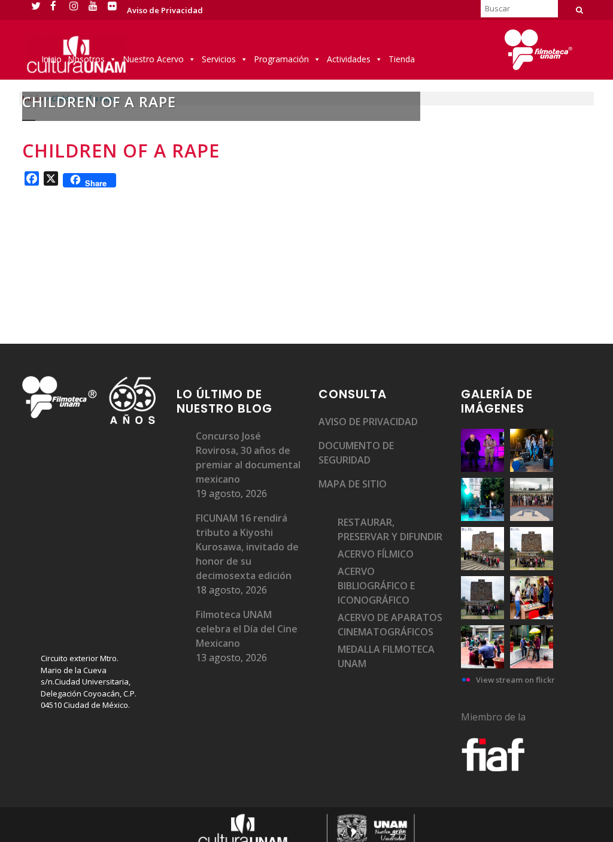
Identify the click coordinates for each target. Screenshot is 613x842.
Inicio (51, 59)
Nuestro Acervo (153, 59)
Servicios (219, 59)
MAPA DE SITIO (352, 483)
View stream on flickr (515, 679)
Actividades (349, 59)
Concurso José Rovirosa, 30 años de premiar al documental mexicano (248, 457)
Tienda (402, 59)
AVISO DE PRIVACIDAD (368, 421)
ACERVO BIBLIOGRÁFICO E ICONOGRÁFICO (376, 586)
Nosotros (86, 59)
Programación (281, 59)
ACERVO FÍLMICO (376, 554)
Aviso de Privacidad (165, 10)
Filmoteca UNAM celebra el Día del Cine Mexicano (247, 629)
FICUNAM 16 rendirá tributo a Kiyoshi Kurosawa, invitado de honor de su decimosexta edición (247, 546)
